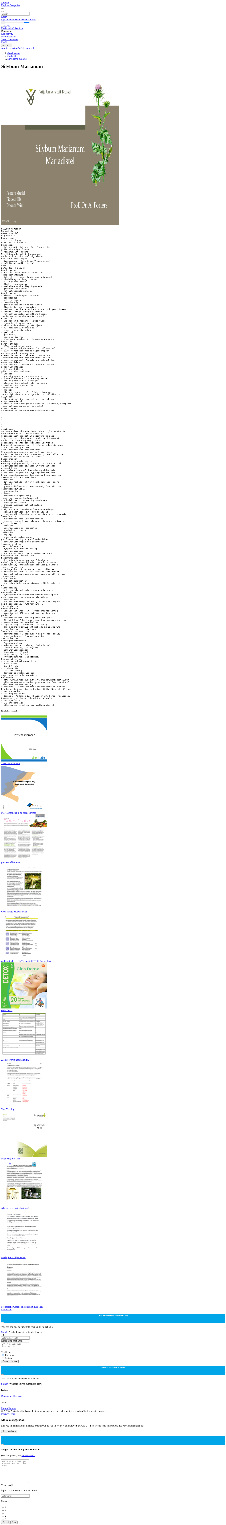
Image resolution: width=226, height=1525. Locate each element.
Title (3, 1335)
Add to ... (6, 45)
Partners (12, 1408)
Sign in (5, 1332)
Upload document (10, 19)
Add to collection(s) (11, 48)
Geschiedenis (13, 53)
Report (4, 1408)
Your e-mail (7, 1485)
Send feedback (9, 1431)
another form (28, 1455)
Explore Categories (10, 5)
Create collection (9, 1361)
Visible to (5, 1352)
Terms (12, 1414)
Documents (6, 1396)
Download (6, 1309)
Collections (17, 28)
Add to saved (27, 48)
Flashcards (6, 28)
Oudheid (11, 56)
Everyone (9, 1355)
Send (14, 1522)
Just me (8, 1358)
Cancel (5, 1522)
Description (11, 1341)
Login (4, 16)
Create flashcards (27, 19)
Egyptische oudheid (17, 59)
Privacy (5, 1414)
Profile (4, 42)
